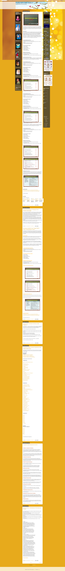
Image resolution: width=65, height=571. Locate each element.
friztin (34, 569)
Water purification (25, 402)
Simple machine (25, 395)
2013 (45, 117)
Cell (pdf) (24, 366)
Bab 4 (24, 417)
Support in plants (25, 390)
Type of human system (26, 376)
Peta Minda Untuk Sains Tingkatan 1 (28, 355)
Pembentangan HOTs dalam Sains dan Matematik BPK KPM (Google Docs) (31, 190)
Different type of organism (26, 369)
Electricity (24, 423)
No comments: (32, 503)
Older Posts (40, 562)
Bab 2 (24, 415)
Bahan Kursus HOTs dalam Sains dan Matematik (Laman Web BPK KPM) (31, 191)
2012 (45, 126)
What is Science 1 (25, 379)
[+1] (31, 196)
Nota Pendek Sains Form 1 (26, 374)
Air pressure (24, 396)
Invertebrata (24, 392)
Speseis (24, 387)
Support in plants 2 (25, 391)
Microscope (24, 372)
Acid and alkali (25, 403)
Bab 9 (24, 421)
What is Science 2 (25, 380)
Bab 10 (24, 422)
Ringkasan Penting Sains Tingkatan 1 (28, 354)
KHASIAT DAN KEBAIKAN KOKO (30, 444)
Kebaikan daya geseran (26, 401)
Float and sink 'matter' (26, 370)
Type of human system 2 (26, 377)
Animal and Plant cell (26, 364)
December (46, 118)
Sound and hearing (25, 410)
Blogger (39, 569)
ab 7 (24, 433)
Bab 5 (24, 418)
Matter (24, 371)
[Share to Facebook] (37, 226)
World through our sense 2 (26, 386)
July (45, 124)
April (45, 125)
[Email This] (35, 226)
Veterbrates (24, 400)
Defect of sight (25, 407)
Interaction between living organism (27, 389)
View (45, 40)
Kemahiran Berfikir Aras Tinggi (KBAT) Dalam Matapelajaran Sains (31, 229)
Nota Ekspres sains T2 (26, 408)
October (46, 123)
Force (24, 394)
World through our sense (26, 385)
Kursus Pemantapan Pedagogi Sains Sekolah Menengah (31, 210)
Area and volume (25, 365)
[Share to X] (36, 226)
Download (45, 37)
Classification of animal (26, 405)
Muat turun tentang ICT (25, 557)
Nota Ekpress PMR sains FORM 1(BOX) (28, 356)
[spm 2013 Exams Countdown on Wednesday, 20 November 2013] (46, 19)
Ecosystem (24, 397)
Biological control (25, 406)
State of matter (25, 375)
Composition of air (25, 363)
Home (31, 562)
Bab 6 (24, 432)
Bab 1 (24, 428)
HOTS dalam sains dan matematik (30, 13)
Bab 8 (24, 420)
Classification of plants (26, 384)
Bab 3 (24, 416)
